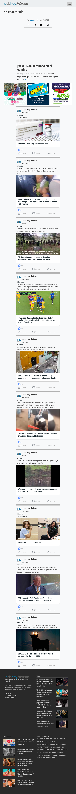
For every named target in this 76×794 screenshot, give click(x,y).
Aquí (26, 79)
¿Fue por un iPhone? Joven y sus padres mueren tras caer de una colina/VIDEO (37, 490)
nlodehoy (33, 20)
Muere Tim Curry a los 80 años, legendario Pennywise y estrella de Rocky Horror (26, 782)
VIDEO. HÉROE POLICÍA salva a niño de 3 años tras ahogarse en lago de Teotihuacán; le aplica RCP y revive (37, 201)
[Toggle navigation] (69, 4)
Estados (20, 166)
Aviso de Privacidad (11, 695)
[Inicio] (16, 3)
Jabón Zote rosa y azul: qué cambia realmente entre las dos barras (26, 742)
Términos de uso (10, 697)
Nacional (21, 565)
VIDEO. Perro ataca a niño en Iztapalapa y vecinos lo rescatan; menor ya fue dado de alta (37, 377)
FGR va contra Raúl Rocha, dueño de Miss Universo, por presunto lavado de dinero (35, 599)
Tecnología (22, 623)
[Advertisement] (38, 48)
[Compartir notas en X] (41, 25)
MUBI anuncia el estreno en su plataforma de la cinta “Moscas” (26, 752)
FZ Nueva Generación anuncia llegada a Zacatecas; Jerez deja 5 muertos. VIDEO (34, 258)
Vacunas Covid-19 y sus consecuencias (34, 144)
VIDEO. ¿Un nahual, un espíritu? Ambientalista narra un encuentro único (45, 724)
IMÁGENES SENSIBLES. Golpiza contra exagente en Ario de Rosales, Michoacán (37, 435)
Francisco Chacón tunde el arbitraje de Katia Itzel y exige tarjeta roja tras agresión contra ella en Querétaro (36, 320)
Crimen (20, 226)
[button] (35, 25)
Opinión (20, 115)
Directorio (8, 693)
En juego (21, 282)
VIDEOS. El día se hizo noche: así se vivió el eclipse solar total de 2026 (36, 655)
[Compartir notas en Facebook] (28, 25)
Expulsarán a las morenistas (29, 542)
